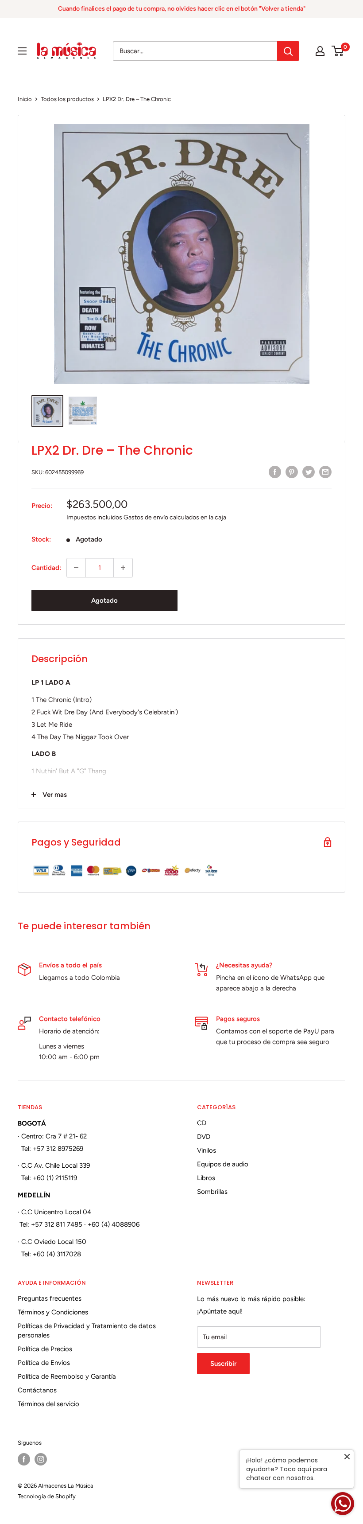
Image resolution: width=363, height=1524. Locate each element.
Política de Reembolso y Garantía (67, 1376)
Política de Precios (45, 1349)
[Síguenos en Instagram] (41, 1459)
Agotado (104, 600)
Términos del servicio (48, 1404)
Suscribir (223, 1364)
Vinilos (206, 1150)
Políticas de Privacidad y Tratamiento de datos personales (87, 1330)
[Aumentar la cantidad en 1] (123, 567)
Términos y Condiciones (53, 1312)
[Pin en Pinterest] (292, 471)
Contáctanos (37, 1390)
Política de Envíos (44, 1363)
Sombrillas (212, 1192)
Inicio (25, 99)
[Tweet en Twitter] (308, 471)
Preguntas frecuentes (49, 1298)
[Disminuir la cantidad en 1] (76, 567)
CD (201, 1123)
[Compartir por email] (325, 471)
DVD (203, 1137)
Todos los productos (67, 99)
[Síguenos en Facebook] (24, 1459)
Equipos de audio (222, 1164)
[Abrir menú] (22, 51)
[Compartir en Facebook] (275, 471)
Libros (206, 1178)
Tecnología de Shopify (47, 1496)
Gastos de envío (146, 517)
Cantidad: (46, 568)
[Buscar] (288, 51)
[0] (338, 51)
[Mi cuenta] (320, 51)
